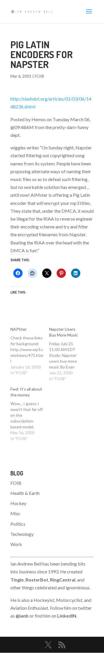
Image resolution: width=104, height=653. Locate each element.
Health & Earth (25, 493)
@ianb (22, 615)
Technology (22, 534)
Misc (15, 513)
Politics (17, 524)
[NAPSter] (29, 351)
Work (16, 544)
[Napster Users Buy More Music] (68, 354)
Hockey (18, 503)
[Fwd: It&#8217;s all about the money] (29, 413)
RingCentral (62, 579)
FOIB (39, 76)
